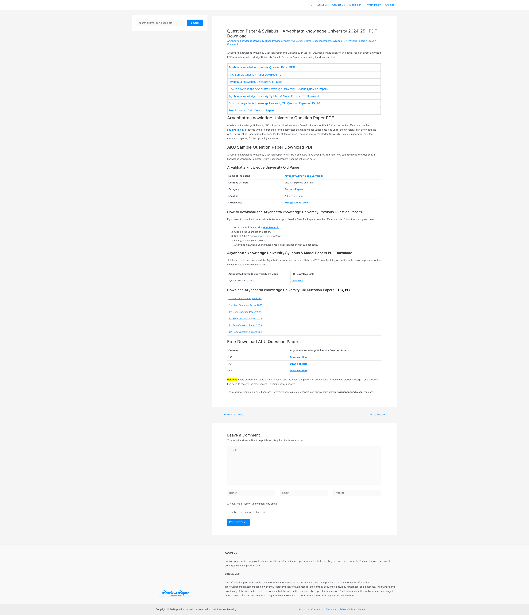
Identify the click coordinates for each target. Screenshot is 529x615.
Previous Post (233, 414)
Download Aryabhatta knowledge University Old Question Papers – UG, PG (275, 103)
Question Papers (322, 41)
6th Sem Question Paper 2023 (245, 332)
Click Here (297, 280)
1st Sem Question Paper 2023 (244, 298)
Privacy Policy (373, 4)
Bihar (268, 41)
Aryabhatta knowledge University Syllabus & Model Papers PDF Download (274, 96)
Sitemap (389, 4)
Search (195, 22)
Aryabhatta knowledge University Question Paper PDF (262, 67)
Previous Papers (281, 41)
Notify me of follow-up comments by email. (253, 503)
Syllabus (337, 41)
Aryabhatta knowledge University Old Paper (255, 81)
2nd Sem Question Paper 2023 (245, 305)
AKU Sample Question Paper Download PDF (256, 74)
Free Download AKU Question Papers (252, 110)
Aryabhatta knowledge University (245, 41)
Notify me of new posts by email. (248, 512)
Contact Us (338, 4)
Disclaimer (355, 4)
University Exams (301, 41)
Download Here (298, 357)
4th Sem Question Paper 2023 (245, 318)
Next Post (377, 414)
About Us (322, 4)
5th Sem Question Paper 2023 (245, 325)
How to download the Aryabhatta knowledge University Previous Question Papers (278, 88)
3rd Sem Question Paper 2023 (245, 312)
